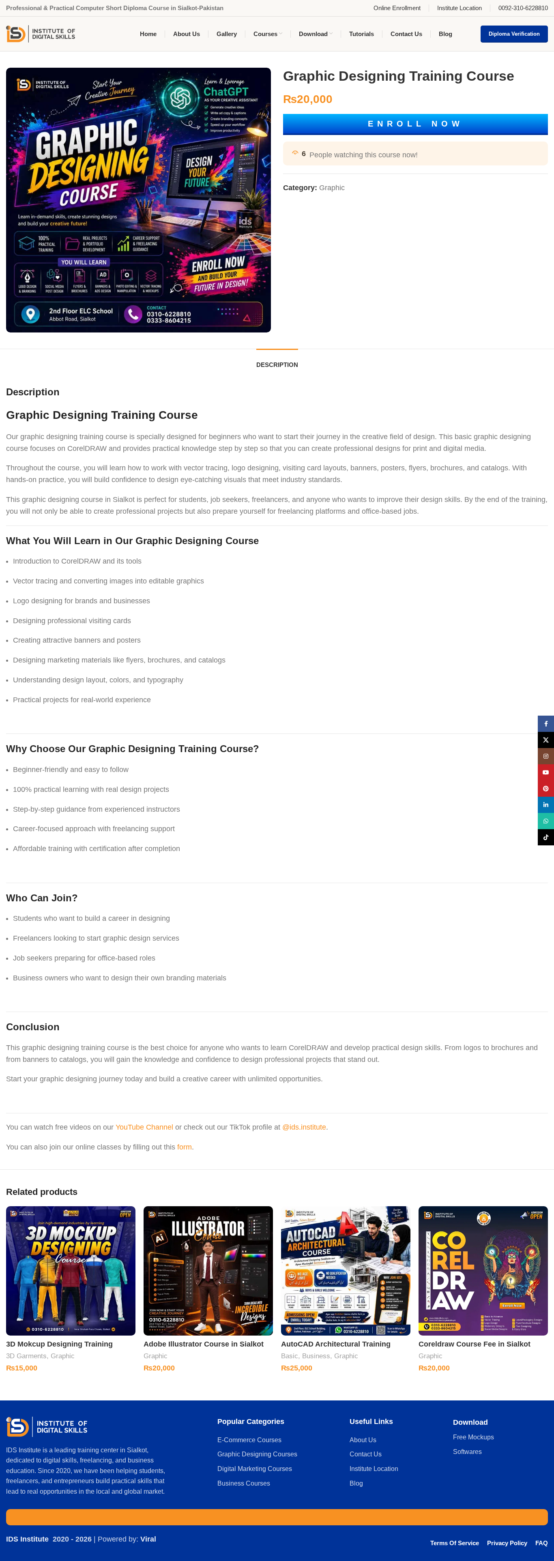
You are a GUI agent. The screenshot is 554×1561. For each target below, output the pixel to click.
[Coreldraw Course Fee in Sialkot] (483, 1271)
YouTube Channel (144, 1127)
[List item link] (279, 1440)
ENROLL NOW (416, 123)
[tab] (277, 361)
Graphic (332, 188)
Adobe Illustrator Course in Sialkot (204, 1344)
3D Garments (26, 1356)
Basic (289, 1356)
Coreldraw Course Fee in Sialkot (474, 1344)
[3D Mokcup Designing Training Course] (70, 1271)
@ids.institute (304, 1127)
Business (316, 1356)
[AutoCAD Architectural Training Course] (345, 1271)
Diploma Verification (514, 34)
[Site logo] (40, 33)
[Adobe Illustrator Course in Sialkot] (208, 1271)
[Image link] (46, 1426)
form (184, 1147)
